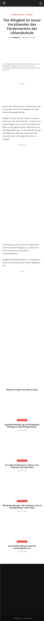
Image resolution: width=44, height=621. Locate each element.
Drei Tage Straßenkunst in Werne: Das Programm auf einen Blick (22, 466)
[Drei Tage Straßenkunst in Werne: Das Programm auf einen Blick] (22, 448)
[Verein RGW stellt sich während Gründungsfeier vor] (22, 529)
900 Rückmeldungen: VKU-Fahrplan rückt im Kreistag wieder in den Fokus (22, 506)
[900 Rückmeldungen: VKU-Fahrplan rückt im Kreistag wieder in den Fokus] (22, 488)
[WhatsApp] (31, 76)
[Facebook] (14, 76)
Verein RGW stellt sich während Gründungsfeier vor (22, 547)
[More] (36, 76)
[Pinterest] (25, 76)
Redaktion (16, 37)
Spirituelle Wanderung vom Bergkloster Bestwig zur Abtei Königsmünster (22, 425)
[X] (20, 76)
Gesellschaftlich (18, 15)
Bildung (29, 15)
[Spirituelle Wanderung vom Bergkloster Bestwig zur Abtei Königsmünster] (22, 407)
